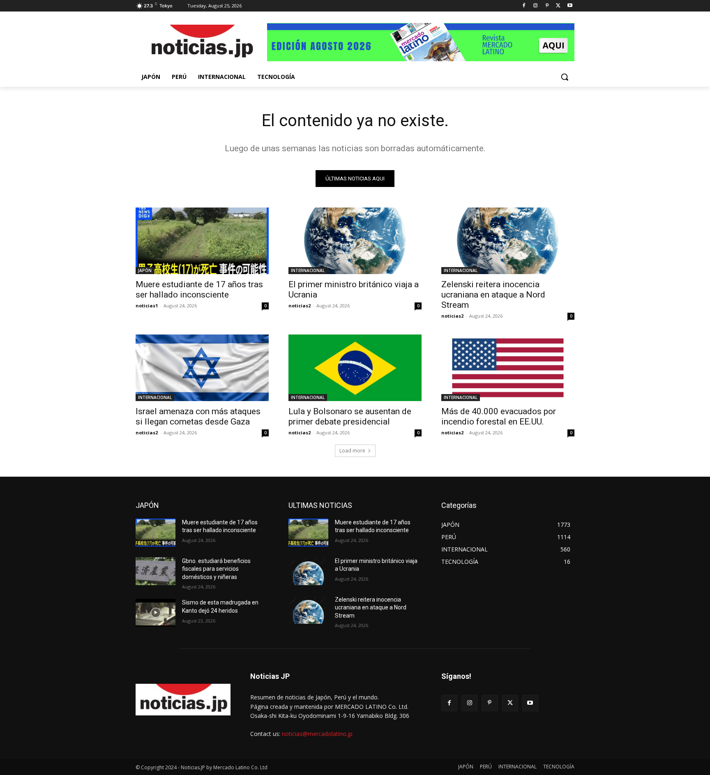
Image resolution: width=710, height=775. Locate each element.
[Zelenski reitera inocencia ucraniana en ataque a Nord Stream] (507, 241)
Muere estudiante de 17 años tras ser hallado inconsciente (199, 289)
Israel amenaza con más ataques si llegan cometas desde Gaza (198, 416)
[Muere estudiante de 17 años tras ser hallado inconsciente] (202, 241)
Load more (352, 450)
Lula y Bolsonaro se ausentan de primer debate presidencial (349, 416)
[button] (564, 77)
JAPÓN (145, 270)
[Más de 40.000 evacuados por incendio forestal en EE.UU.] (507, 367)
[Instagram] (535, 6)
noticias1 (147, 305)
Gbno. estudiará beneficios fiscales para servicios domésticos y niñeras (216, 569)
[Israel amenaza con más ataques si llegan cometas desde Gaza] (202, 367)
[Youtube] (569, 6)
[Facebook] (524, 6)
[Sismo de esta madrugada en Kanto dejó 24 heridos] (155, 613)
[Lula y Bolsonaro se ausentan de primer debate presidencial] (355, 367)
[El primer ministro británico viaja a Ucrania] (355, 241)
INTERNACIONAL (308, 270)
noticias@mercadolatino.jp (317, 734)
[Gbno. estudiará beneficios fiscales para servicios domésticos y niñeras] (155, 571)
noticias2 (299, 305)
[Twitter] (558, 6)
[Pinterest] (547, 6)
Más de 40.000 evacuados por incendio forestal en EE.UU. (498, 416)
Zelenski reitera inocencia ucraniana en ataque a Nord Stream (493, 294)
